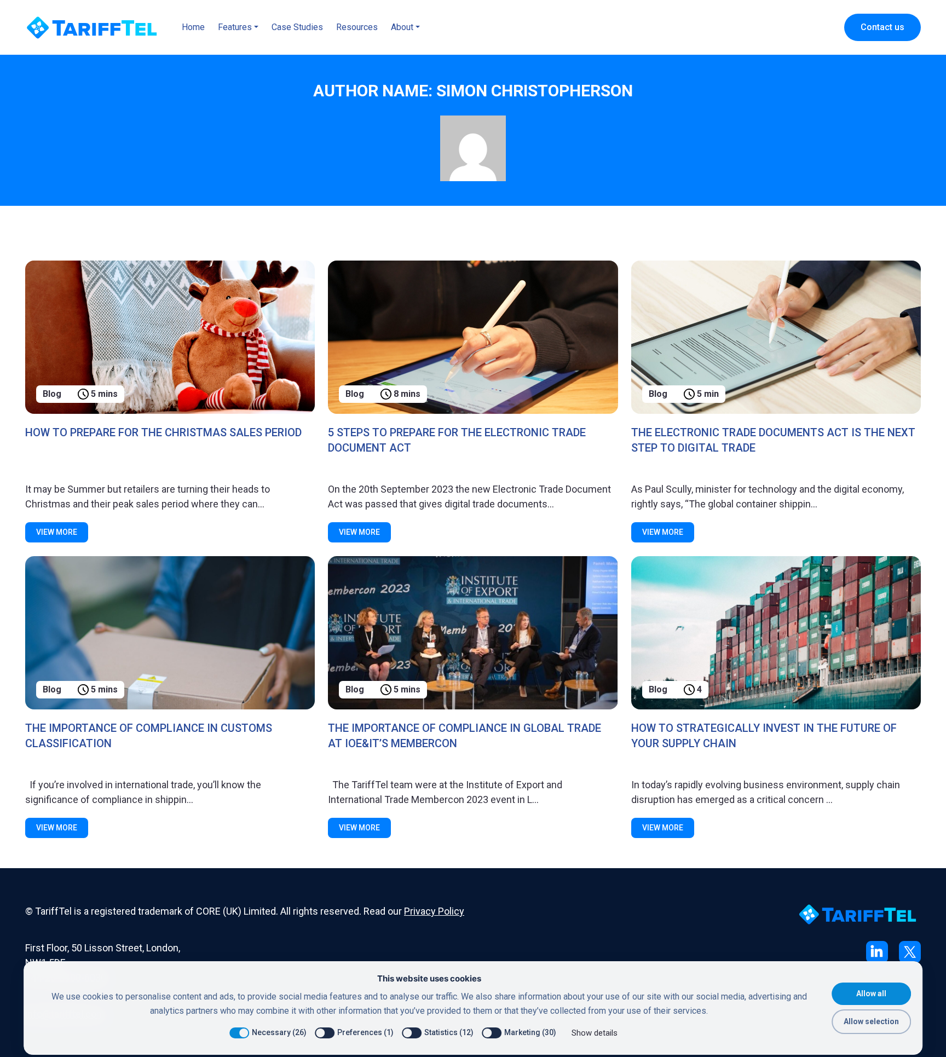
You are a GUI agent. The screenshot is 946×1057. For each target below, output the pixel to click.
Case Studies (297, 27)
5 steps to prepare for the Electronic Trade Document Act (457, 440)
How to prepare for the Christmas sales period (163, 432)
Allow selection (871, 1021)
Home (193, 27)
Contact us (882, 27)
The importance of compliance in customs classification (148, 735)
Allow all (871, 993)
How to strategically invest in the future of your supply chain (764, 735)
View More (56, 532)
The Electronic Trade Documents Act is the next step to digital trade (773, 440)
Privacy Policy (434, 911)
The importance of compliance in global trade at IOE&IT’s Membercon (464, 735)
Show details (595, 1033)
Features (235, 27)
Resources (357, 27)
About (402, 27)
